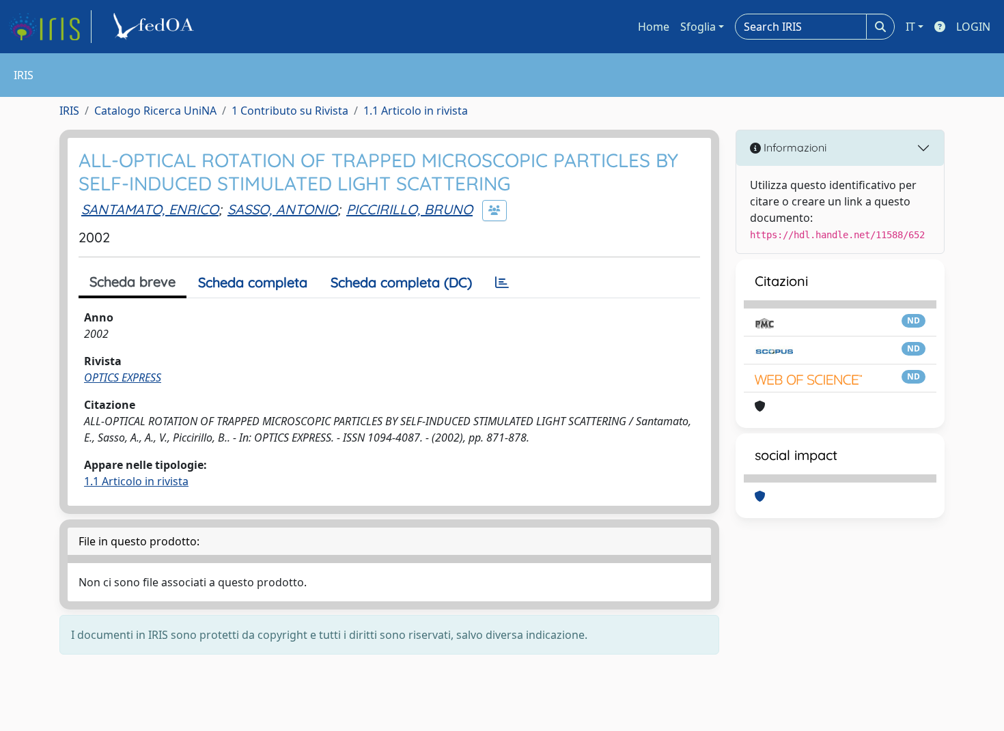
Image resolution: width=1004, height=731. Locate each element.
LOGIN (973, 26)
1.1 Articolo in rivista (415, 110)
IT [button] (910, 26)
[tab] (502, 282)
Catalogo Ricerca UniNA (155, 110)
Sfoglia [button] (698, 26)
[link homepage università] (155, 26)
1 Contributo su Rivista (290, 110)
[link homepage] (50, 26)
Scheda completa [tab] (252, 282)
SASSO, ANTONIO (282, 209)
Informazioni (793, 147)
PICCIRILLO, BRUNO (409, 209)
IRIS (69, 110)
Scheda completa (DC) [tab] (401, 282)
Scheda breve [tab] (132, 281)
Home (653, 26)
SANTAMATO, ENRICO (150, 209)
